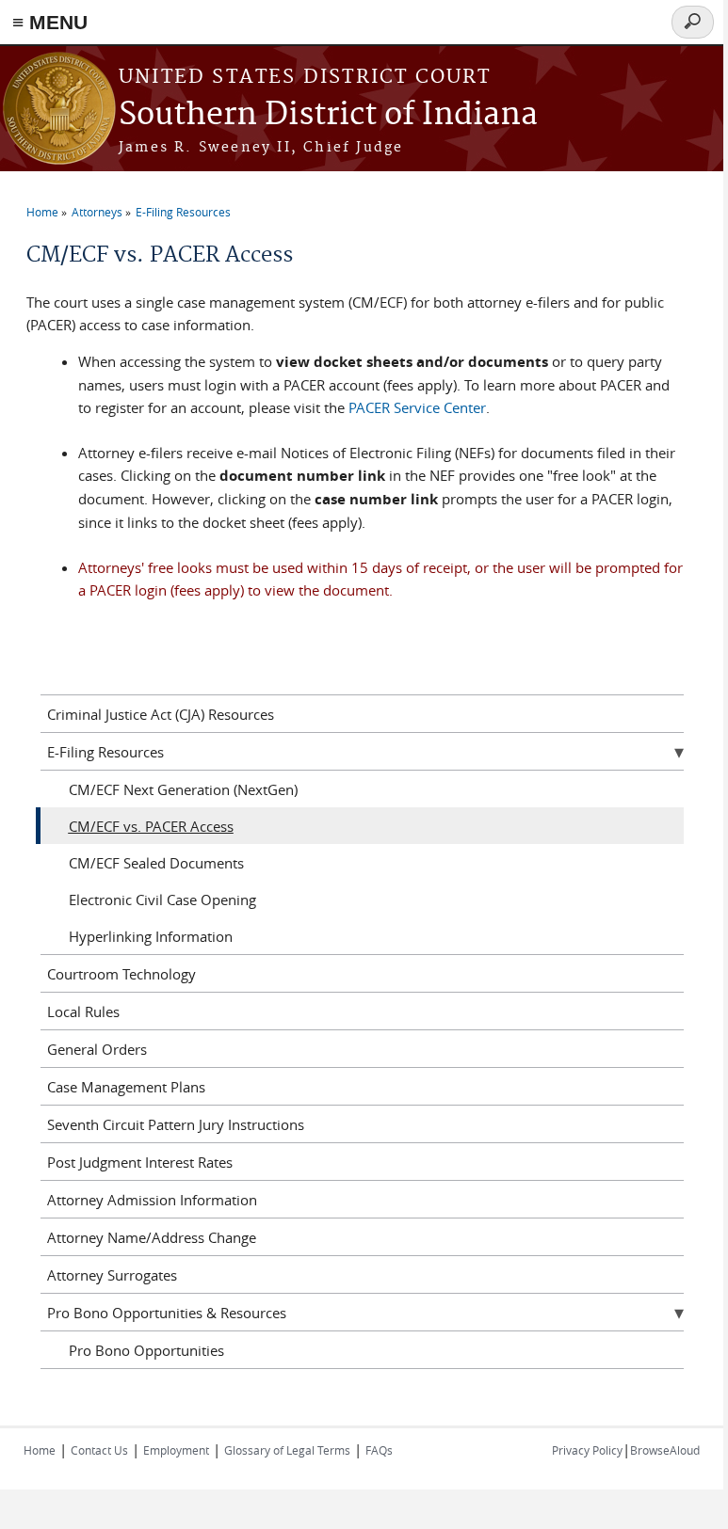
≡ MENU (50, 22)
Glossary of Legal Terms (287, 1449)
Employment (176, 1449)
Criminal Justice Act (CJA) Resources (160, 714)
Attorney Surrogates (112, 1275)
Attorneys (97, 211)
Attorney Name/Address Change (151, 1237)
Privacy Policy (587, 1449)
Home (42, 211)
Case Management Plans (126, 1086)
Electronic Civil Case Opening (162, 899)
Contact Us (99, 1449)
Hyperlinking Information (151, 936)
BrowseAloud (665, 1449)
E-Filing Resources (183, 211)
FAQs (379, 1449)
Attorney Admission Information (152, 1199)
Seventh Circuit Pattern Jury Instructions (175, 1124)
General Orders (97, 1049)
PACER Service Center (417, 407)
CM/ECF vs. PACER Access (151, 826)
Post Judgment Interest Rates (140, 1162)
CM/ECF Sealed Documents (156, 862)
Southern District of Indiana (328, 115)
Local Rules (83, 1011)
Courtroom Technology (121, 973)
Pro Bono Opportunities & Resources (166, 1312)
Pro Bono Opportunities (146, 1350)
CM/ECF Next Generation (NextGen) (183, 789)
